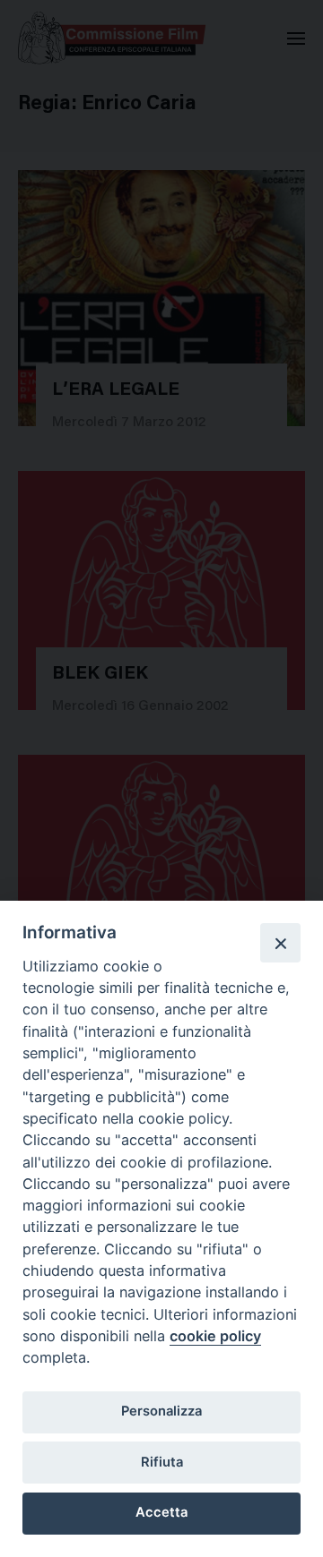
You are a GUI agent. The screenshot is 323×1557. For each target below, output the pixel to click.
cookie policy (215, 1336)
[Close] (280, 942)
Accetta (161, 1512)
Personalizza (161, 1411)
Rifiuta (162, 1462)
